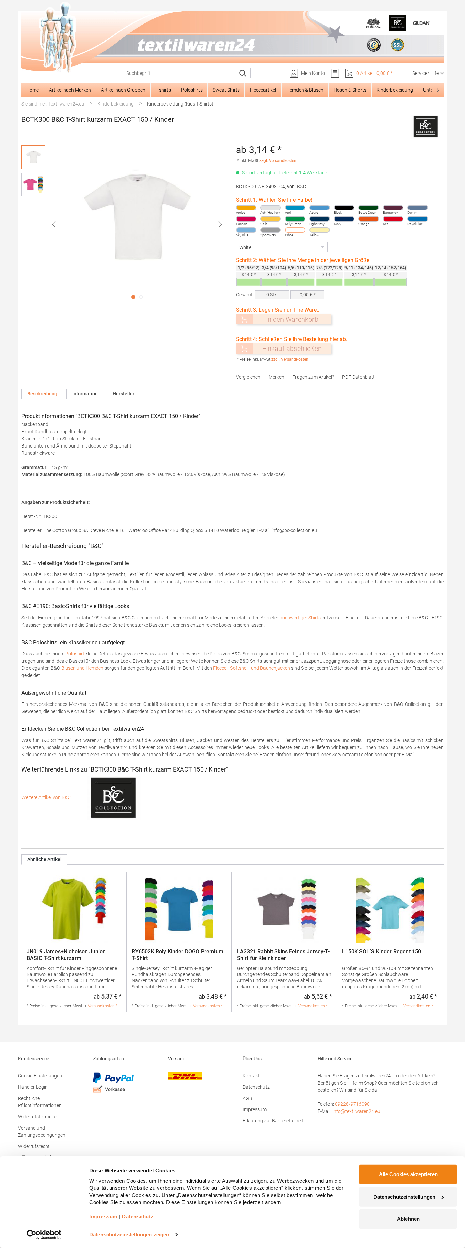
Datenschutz (256, 1087)
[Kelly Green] (295, 219)
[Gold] (270, 219)
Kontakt (251, 1076)
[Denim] (417, 207)
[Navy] (344, 219)
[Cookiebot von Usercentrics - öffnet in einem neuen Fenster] (44, 1235)
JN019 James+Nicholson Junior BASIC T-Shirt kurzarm (66, 954)
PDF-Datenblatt (358, 377)
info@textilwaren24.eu (356, 1111)
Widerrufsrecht (34, 1146)
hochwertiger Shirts (300, 617)
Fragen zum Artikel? (313, 377)
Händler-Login (33, 1087)
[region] (125, 224)
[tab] (42, 394)
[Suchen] (243, 73)
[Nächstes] (220, 224)
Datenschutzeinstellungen (404, 1196)
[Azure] (319, 207)
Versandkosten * (102, 1006)
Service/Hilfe (425, 73)
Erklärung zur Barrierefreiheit (273, 1120)
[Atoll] (295, 207)
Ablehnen (408, 1219)
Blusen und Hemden (82, 668)
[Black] (344, 207)
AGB (247, 1098)
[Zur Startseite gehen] (232, 38)
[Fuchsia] (246, 219)
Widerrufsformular (37, 1116)
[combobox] (179, 73)
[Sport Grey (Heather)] (270, 230)
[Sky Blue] (246, 230)
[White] (295, 230)
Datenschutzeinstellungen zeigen (129, 1234)
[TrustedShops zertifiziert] (374, 45)
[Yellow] (319, 230)
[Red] (393, 219)
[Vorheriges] (54, 224)
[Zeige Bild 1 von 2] (133, 297)
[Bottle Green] (368, 207)
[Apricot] (246, 207)
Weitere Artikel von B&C (46, 797)
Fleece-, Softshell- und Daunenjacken (251, 668)
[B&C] (425, 127)
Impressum (255, 1109)
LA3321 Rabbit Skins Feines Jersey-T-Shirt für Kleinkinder (283, 954)
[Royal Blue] (417, 219)
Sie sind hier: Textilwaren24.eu (52, 104)
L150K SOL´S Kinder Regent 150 (381, 951)
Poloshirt (74, 654)
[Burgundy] (393, 207)
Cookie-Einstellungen (40, 1076)
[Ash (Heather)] (270, 207)
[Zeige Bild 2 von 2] (141, 297)
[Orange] (368, 219)
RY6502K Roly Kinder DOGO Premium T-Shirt (177, 954)
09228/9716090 (352, 1104)
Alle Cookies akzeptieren (408, 1174)
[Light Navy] (319, 219)
